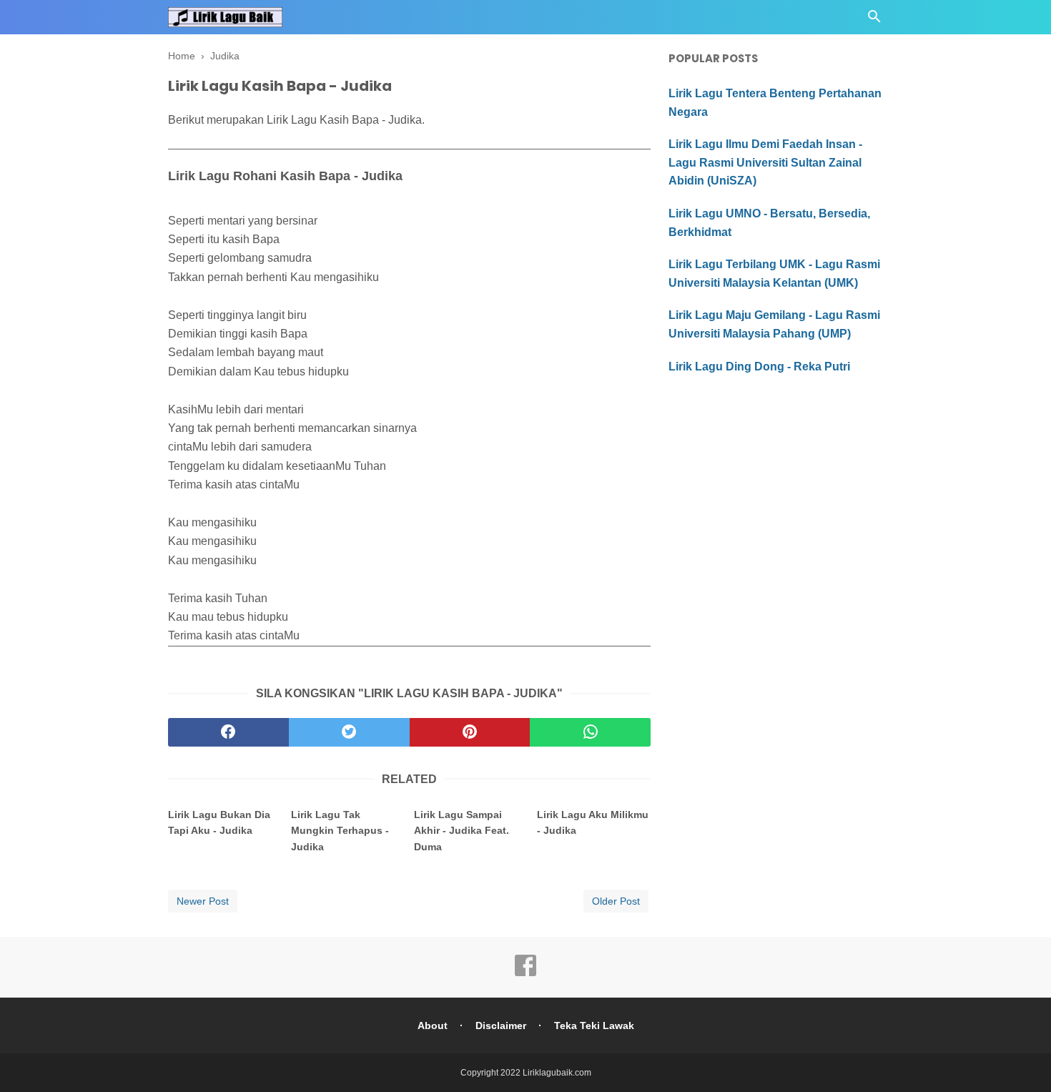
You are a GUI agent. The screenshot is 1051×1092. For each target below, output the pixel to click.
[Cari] (874, 20)
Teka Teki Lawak (594, 1025)
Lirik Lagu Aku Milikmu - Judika (592, 822)
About (433, 1025)
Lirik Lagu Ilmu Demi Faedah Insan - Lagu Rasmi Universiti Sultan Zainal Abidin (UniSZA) (765, 162)
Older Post (616, 901)
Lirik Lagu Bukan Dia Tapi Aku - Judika (219, 822)
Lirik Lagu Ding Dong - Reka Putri (759, 366)
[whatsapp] (590, 732)
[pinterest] (470, 732)
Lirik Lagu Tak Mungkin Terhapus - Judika (340, 830)
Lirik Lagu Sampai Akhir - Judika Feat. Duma (461, 830)
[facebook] (228, 732)
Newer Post (203, 901)
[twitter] (349, 732)
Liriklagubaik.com (557, 1073)
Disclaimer (500, 1025)
